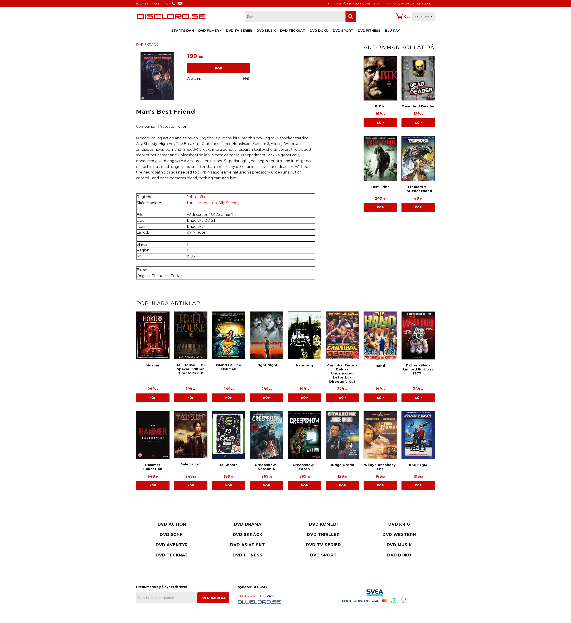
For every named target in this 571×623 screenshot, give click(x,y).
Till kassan (423, 16)
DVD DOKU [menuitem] (319, 31)
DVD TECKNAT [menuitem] (292, 31)
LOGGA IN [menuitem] (142, 3)
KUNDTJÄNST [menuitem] (161, 3)
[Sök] (350, 16)
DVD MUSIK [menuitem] (266, 31)
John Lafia (196, 197)
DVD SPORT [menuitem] (343, 31)
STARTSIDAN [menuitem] (182, 31)
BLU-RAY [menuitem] (392, 31)
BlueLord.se (247, 596)
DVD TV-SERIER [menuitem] (239, 31)
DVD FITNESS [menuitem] (369, 31)
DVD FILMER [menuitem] (208, 31)
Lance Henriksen (202, 203)
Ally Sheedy (229, 203)
